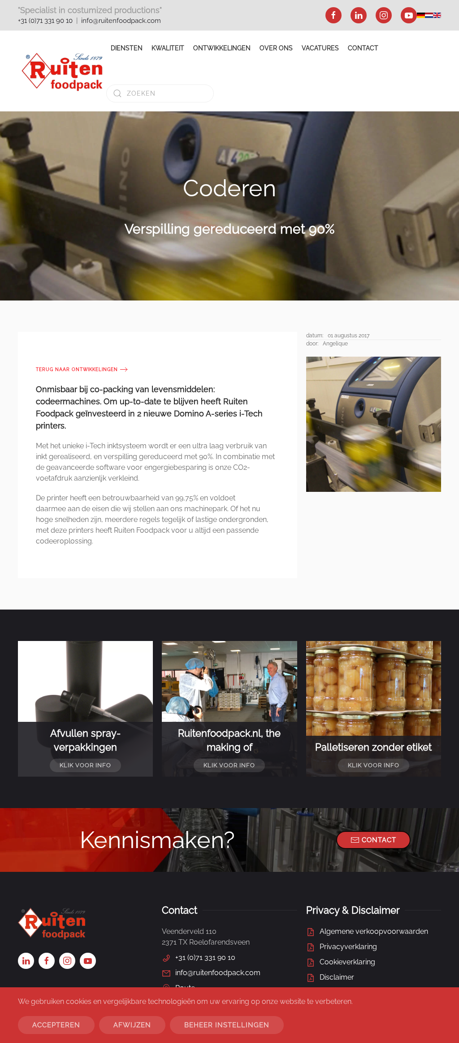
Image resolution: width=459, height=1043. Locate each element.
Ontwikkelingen (222, 48)
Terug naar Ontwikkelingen (77, 369)
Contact (363, 48)
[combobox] (160, 93)
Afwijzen (132, 1025)
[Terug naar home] (62, 71)
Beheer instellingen (226, 1025)
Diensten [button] (127, 48)
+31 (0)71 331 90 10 (45, 21)
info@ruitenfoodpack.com (121, 21)
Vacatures (320, 48)
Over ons (276, 48)
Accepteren (56, 1025)
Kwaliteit (168, 48)
